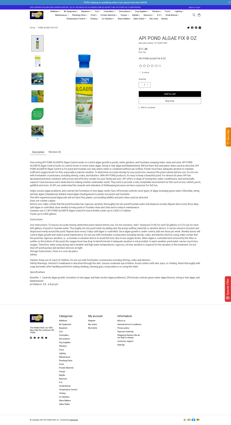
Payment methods (125, 331)
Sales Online (64, 404)
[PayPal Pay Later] (198, 420)
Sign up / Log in (194, 7)
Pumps (62, 371)
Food (61, 350)
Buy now (169, 101)
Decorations (64, 339)
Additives (63, 320)
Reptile (62, 375)
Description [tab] (38, 152)
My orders (92, 324)
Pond (61, 364)
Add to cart (170, 94)
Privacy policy (123, 328)
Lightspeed (74, 420)
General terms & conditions (129, 324)
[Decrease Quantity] (142, 85)
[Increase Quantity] (147, 85)
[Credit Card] (184, 420)
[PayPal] (189, 420)
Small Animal (64, 386)
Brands (164, 19)
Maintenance (64, 357)
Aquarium (63, 328)
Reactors (63, 379)
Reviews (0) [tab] (55, 152)
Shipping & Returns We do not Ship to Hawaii (128, 336)
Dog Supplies (64, 342)
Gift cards (153, 19)
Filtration (63, 346)
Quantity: (142, 79)
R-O (60, 382)
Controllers (64, 335)
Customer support (125, 341)
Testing (62, 393)
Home (32, 27)
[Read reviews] (148, 65)
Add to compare (148, 107)
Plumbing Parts (65, 360)
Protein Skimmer (66, 368)
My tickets (92, 328)
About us (121, 320)
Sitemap (121, 345)
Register (91, 320)
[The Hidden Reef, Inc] (36, 15)
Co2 (61, 331)
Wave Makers (124, 19)
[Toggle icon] (194, 15)
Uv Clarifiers (64, 397)
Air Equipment (65, 324)
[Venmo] (193, 420)
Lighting (62, 353)
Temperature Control (68, 389)
